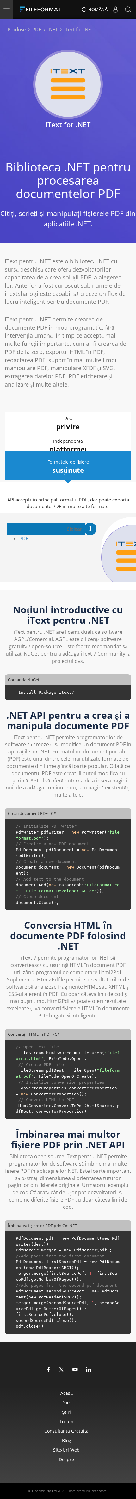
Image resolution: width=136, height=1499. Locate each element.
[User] (115, 9)
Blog (66, 1440)
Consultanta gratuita (66, 1431)
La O (68, 423)
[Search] (128, 9)
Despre (66, 1459)
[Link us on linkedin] (88, 1370)
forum (66, 1421)
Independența (68, 446)
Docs (66, 1403)
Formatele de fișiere (68, 467)
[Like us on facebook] (49, 1370)
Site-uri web (66, 1450)
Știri (66, 1412)
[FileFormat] (41, 9)
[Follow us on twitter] (62, 1370)
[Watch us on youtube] (75, 1370)
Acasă (66, 1393)
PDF (23, 538)
